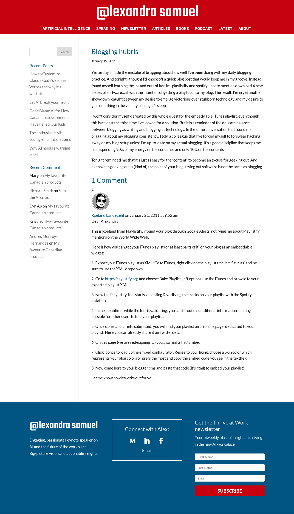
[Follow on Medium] (133, 441)
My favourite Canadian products (45, 250)
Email (147, 450)
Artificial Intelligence (66, 29)
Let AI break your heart (49, 102)
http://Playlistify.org (121, 278)
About (244, 29)
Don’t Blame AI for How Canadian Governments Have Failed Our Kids (49, 117)
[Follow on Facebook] (161, 441)
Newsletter (133, 29)
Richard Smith (41, 190)
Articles (161, 29)
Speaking (105, 29)
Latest (225, 29)
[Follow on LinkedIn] (147, 441)
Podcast (203, 29)
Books (182, 29)
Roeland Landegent (107, 215)
